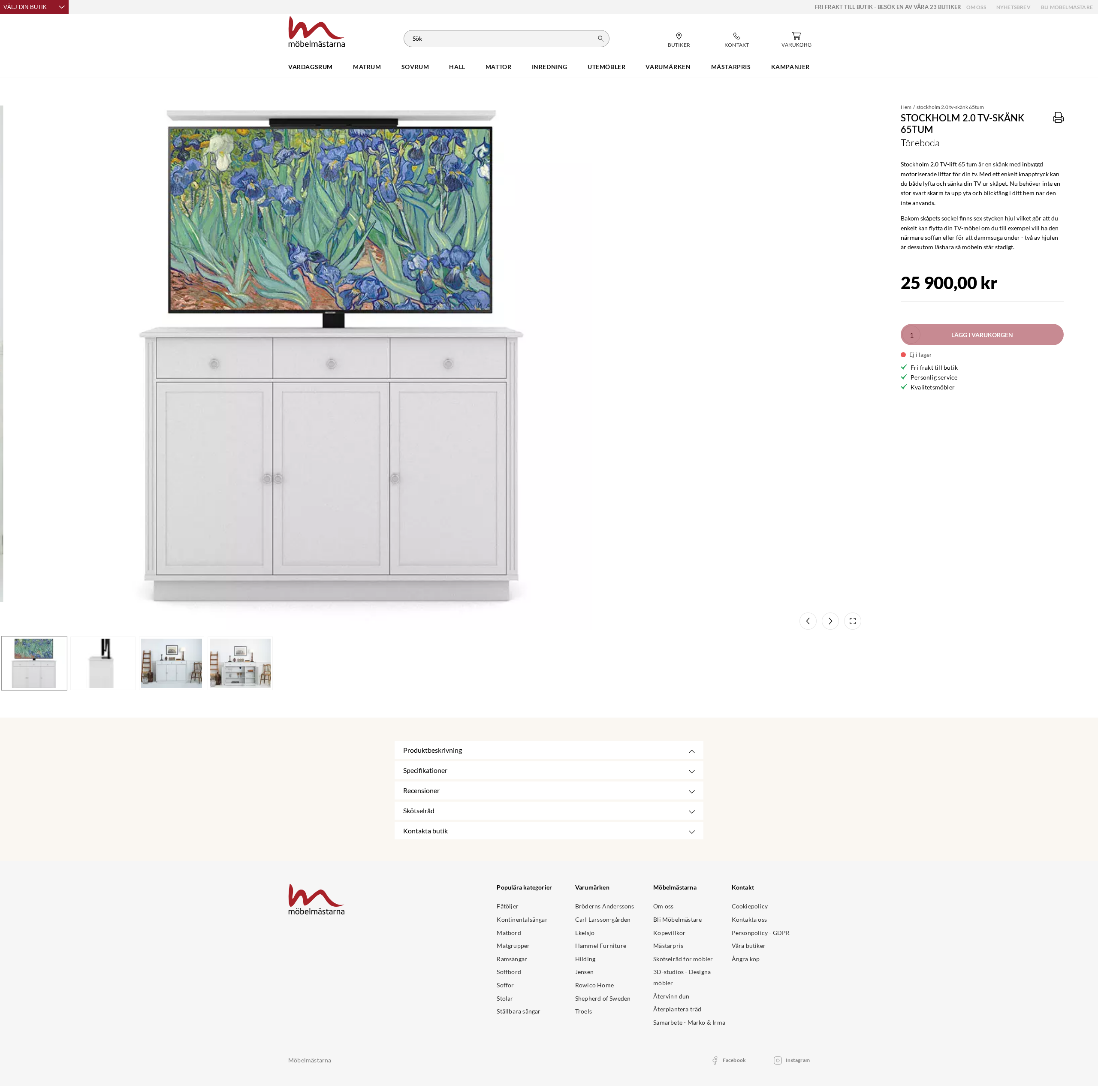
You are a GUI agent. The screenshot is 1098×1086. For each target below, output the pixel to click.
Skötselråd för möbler (683, 958)
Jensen (584, 971)
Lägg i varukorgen (982, 334)
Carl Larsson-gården (603, 919)
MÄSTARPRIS (731, 66)
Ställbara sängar (518, 1011)
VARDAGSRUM (310, 66)
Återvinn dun (671, 996)
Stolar (505, 998)
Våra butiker (749, 945)
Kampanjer (790, 66)
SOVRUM (415, 66)
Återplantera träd (677, 1009)
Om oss (976, 7)
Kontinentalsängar (522, 919)
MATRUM (367, 66)
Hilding (585, 958)
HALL (457, 66)
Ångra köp (746, 958)
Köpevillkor (669, 932)
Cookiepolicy (750, 906)
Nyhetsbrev (1013, 7)
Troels (583, 1011)
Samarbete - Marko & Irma (689, 1022)
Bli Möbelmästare (1067, 7)
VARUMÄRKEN (668, 66)
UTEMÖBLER (606, 66)
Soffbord (509, 971)
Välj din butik (25, 7)
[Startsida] (316, 30)
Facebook (734, 1060)
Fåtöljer (508, 906)
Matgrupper (513, 945)
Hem (906, 107)
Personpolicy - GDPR (761, 932)
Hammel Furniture (600, 945)
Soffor (505, 985)
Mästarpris (668, 945)
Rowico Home (594, 985)
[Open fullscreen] (852, 621)
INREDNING (549, 66)
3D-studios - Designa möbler (682, 977)
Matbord (509, 932)
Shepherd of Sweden (603, 998)
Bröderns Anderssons (604, 906)
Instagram (798, 1060)
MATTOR (499, 66)
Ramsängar (512, 958)
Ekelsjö (584, 932)
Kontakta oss (749, 919)
